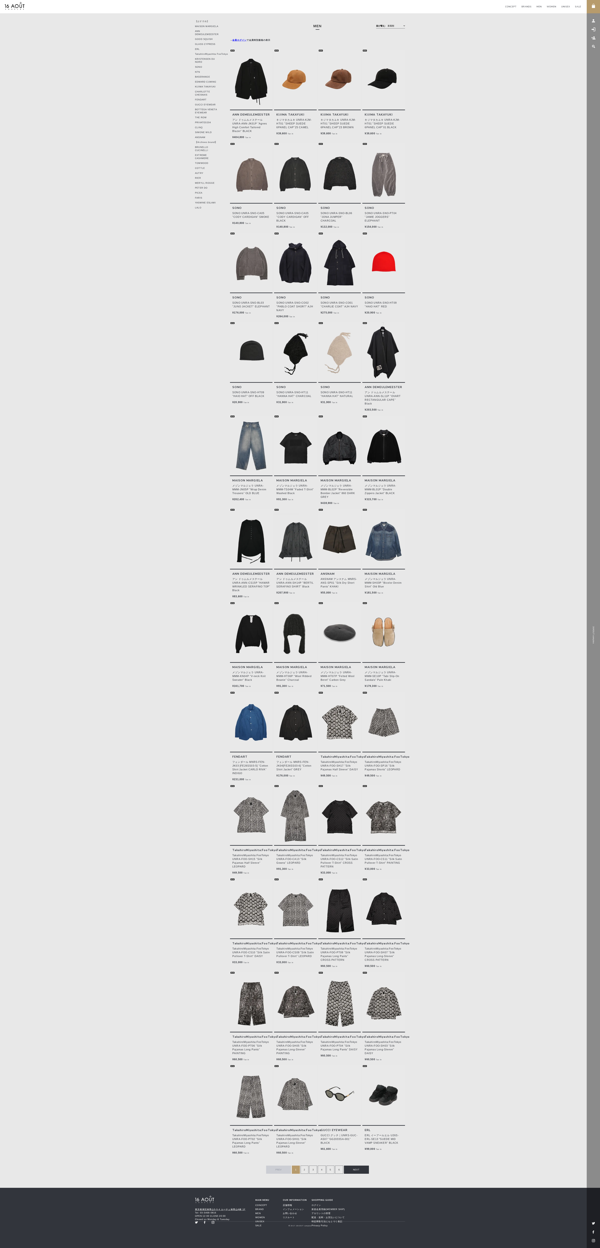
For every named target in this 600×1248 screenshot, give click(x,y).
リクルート (289, 1217)
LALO (198, 207)
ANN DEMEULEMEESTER (251, 114)
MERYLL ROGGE (205, 183)
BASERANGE (202, 77)
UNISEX (565, 6)
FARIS (198, 198)
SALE (578, 6)
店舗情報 (287, 1205)
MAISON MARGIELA (206, 26)
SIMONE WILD (203, 132)
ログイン (316, 1205)
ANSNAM (200, 137)
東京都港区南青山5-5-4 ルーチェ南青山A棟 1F (220, 1209)
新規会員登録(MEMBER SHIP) (328, 1209)
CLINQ (199, 127)
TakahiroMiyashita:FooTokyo (211, 54)
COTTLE (200, 168)
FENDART (201, 99)
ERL (197, 49)
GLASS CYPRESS (205, 44)
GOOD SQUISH (204, 39)
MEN (539, 6)
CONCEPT (511, 6)
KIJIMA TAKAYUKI (205, 86)
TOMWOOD (201, 163)
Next (356, 1169)
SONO (198, 67)
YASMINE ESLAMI (205, 202)
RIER (198, 178)
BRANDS (527, 6)
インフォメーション (293, 1209)
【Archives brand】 (206, 142)
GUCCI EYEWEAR (205, 104)
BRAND (259, 1209)
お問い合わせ (290, 1213)
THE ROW (201, 117)
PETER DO (201, 188)
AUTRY (199, 173)
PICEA (198, 193)
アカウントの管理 (321, 1213)
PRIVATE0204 (203, 122)
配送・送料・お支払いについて (328, 1217)
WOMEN (551, 6)
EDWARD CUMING (205, 82)
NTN (197, 72)
